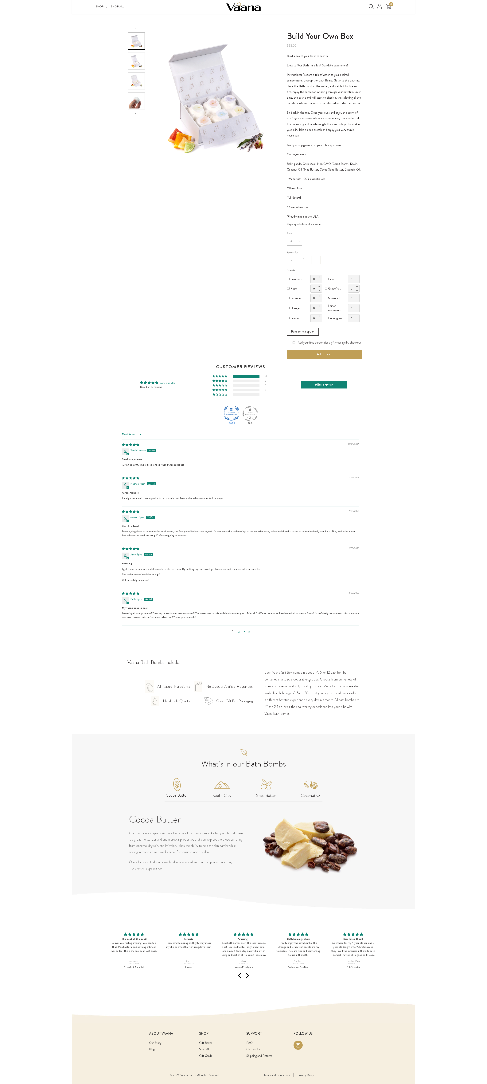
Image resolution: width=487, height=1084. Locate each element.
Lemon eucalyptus (334, 308)
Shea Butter (266, 795)
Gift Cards (205, 1056)
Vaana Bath (187, 1075)
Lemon (294, 318)
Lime (331, 279)
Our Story (155, 1043)
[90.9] (250, 413)
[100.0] (231, 413)
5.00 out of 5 (167, 383)
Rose (293, 288)
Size (289, 233)
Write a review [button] (324, 384)
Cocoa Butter (177, 795)
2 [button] (239, 631)
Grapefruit (334, 288)
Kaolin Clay (221, 795)
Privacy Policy (306, 1075)
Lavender (296, 298)
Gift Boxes (205, 1043)
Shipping (291, 224)
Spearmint (334, 298)
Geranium (296, 279)
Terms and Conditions (277, 1075)
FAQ (249, 1043)
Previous (136, 29)
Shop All (204, 1049)
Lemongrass (335, 318)
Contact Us (253, 1049)
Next (136, 113)
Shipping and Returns (259, 1056)
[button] (220, 376)
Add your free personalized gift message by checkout (329, 342)
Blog (151, 1049)
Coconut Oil (311, 795)
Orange (295, 308)
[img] (130, 445)
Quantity (292, 252)
